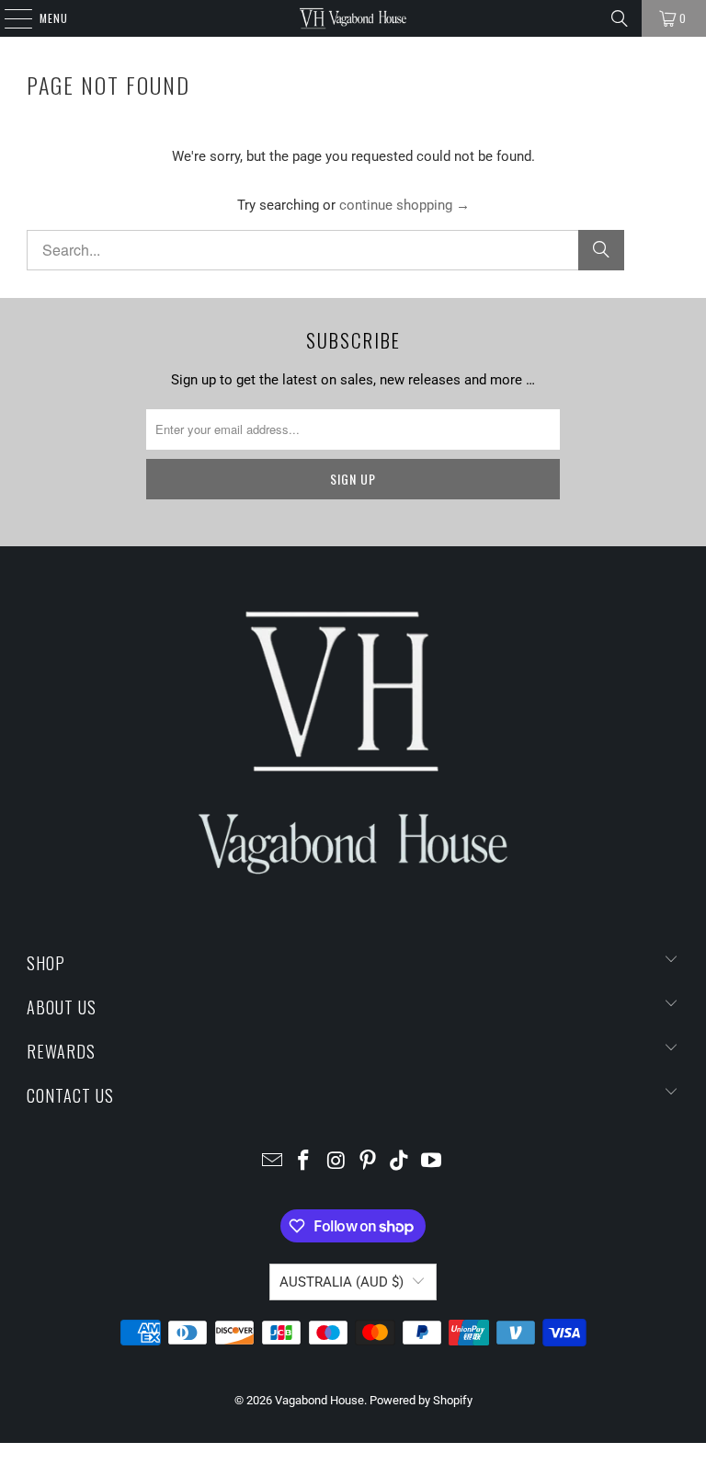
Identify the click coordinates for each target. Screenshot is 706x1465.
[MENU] (8, 18)
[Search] (619, 18)
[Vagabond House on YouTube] (432, 1162)
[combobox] (325, 250)
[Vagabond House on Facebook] (304, 1162)
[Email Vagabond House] (272, 1162)
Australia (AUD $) (341, 1282)
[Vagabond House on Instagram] (336, 1162)
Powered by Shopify (421, 1400)
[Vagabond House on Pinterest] (368, 1162)
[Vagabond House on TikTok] (400, 1162)
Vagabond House (319, 1400)
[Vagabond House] (353, 18)
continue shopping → (404, 205)
